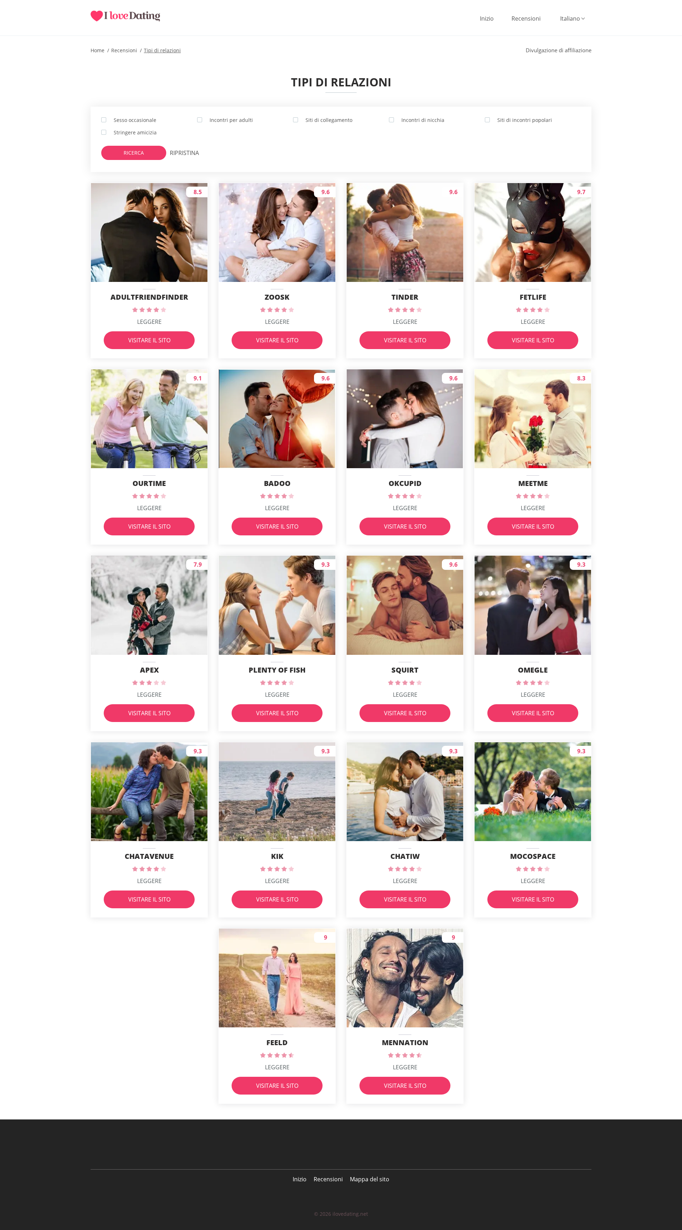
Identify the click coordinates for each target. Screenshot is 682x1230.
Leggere (149, 322)
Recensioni (526, 18)
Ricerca (134, 152)
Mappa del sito (369, 1179)
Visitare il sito (149, 340)
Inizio (487, 18)
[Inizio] (130, 16)
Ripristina (184, 153)
